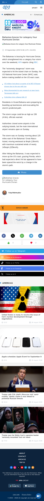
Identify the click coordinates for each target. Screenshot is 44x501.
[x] (18, 467)
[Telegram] (25, 467)
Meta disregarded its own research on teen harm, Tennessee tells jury (22, 91)
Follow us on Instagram (13, 257)
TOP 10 (22, 462)
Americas (38, 15)
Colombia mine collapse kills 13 (15, 97)
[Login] (41, 2)
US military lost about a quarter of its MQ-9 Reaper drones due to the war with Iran (22, 85)
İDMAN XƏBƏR (22, 208)
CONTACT (22, 456)
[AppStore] (29, 486)
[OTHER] (40, 8)
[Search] (36, 2)
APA (20, 62)
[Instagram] (14, 467)
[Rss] (32, 467)
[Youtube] (22, 467)
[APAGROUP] (22, 480)
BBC (36, 62)
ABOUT (22, 453)
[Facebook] (11, 467)
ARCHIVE (22, 459)
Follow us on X (11, 274)
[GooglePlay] (14, 486)
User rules (16, 494)
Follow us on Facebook (14, 268)
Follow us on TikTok (12, 263)
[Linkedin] (29, 467)
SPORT (34, 8)
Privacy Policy (26, 494)
